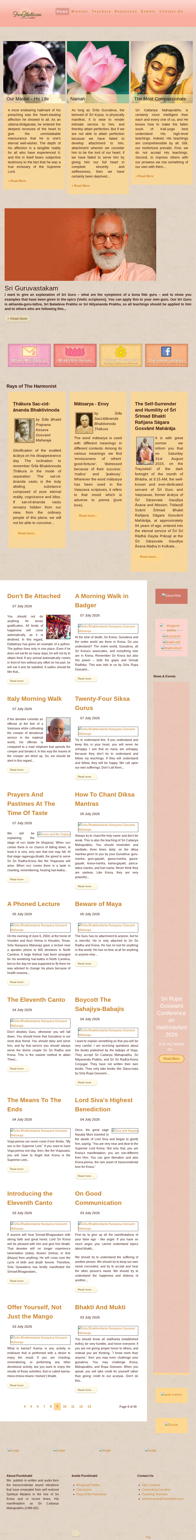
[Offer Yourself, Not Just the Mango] (40, 1339)
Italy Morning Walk (34, 698)
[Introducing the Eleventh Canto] (40, 1226)
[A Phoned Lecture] (40, 927)
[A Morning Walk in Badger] (108, 628)
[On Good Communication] (108, 1226)
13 (89, 1406)
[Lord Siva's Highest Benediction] (125, 1130)
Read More (171, 1058)
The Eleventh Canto (36, 999)
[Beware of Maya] (108, 927)
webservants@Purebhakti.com (162, 1498)
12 (81, 1406)
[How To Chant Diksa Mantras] (108, 827)
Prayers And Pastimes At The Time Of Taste (31, 803)
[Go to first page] (11, 1406)
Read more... (27, 533)
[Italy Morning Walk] (58, 729)
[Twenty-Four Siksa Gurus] (108, 731)
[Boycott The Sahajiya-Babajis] (108, 1032)
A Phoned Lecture (33, 903)
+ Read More (17, 181)
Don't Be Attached (34, 596)
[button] (181, 1028)
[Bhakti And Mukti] (108, 1330)
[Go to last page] (104, 1406)
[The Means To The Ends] (40, 1132)
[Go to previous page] (18, 1406)
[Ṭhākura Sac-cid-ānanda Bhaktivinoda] (24, 430)
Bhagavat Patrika (88, 1485)
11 (72, 1406)
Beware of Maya (98, 903)
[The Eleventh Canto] (40, 1023)
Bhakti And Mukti (100, 1307)
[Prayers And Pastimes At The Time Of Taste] (54, 834)
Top (148, 1537)
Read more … (18, 680)
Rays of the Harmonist (91, 1494)
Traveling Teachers (155, 1494)
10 (64, 1406)
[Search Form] (187, 11)
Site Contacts (151, 1485)
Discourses (84, 1489)
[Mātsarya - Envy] (84, 423)
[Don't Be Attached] (58, 626)
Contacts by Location (156, 1489)
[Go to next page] (96, 1406)
